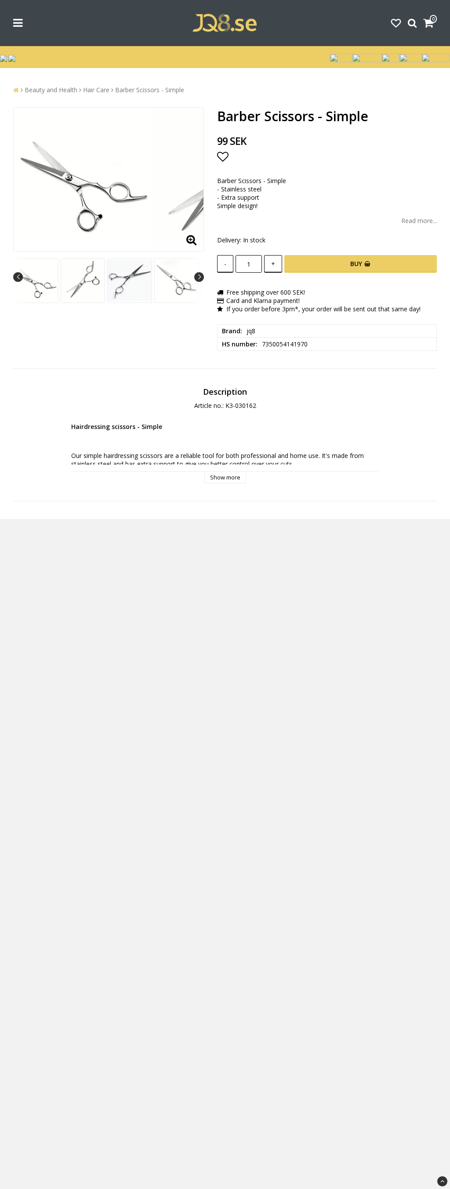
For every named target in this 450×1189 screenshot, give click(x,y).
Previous (18, 277)
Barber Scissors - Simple (149, 90)
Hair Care (96, 90)
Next (199, 277)
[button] (396, 23)
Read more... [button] (419, 220)
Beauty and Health (51, 90)
